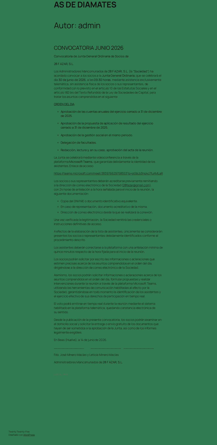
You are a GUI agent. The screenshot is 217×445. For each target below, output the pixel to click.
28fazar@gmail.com (136, 185)
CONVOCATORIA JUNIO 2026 (89, 48)
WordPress (29, 434)
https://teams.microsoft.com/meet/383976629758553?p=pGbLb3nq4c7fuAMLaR (108, 173)
